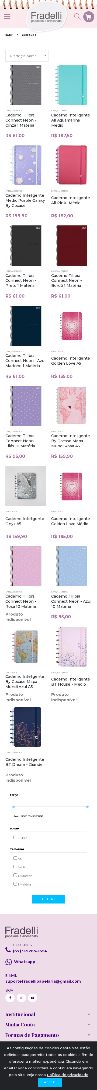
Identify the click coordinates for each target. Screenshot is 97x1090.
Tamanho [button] (17, 849)
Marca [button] (14, 828)
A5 (20, 859)
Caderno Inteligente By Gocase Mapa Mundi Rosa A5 (70, 440)
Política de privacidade (67, 1075)
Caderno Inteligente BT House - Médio (70, 682)
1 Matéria (24, 884)
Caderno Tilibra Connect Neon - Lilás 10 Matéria (20, 440)
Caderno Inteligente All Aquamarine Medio (70, 120)
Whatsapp (24, 961)
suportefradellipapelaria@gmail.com (43, 981)
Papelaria (57, 351)
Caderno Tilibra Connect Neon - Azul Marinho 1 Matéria (25, 360)
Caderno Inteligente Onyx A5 (24, 521)
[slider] (13, 806)
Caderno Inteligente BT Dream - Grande (24, 762)
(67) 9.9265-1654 (30, 951)
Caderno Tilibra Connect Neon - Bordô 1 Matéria (66, 280)
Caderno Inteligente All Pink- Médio (70, 200)
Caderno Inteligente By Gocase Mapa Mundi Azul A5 (24, 681)
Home (9, 35)
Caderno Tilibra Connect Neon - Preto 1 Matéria (20, 280)
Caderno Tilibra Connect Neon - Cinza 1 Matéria (20, 120)
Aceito (50, 1082)
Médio (22, 867)
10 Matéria (25, 876)
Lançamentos (13, 110)
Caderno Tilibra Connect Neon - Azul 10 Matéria (71, 601)
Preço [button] (14, 795)
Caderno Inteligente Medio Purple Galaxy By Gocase (25, 200)
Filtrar (48, 899)
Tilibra (22, 838)
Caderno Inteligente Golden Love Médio (70, 521)
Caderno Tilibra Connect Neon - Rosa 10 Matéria (20, 601)
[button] (77, 16)
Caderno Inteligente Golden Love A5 (70, 361)
